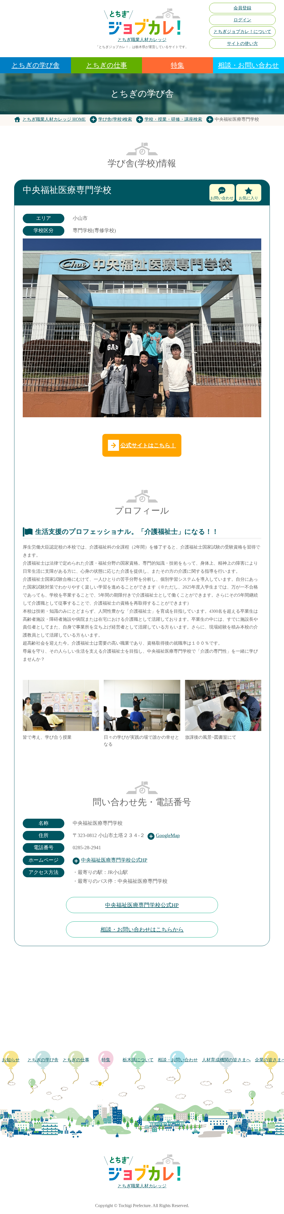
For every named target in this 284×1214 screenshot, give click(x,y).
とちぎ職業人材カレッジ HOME (54, 119)
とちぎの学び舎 (36, 65)
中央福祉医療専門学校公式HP (114, 860)
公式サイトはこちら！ (148, 445)
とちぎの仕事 (106, 65)
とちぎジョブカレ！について (242, 31)
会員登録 (242, 8)
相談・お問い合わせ (248, 65)
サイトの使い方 (242, 43)
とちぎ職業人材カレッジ (142, 39)
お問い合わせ (222, 198)
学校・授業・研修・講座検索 (173, 119)
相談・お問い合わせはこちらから (142, 929)
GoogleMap (168, 835)
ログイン (242, 19)
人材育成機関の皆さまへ (226, 1059)
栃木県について (138, 1059)
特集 (177, 65)
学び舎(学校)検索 (115, 119)
